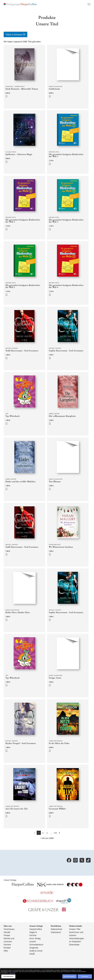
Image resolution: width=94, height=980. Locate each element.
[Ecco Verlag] (74, 885)
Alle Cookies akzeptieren (69, 976)
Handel (7, 932)
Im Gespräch (75, 941)
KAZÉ (32, 953)
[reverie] (47, 893)
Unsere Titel (74, 928)
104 (55, 833)
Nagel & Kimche (33, 934)
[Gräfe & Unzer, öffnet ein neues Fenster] (43, 910)
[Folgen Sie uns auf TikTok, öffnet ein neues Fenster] (88, 860)
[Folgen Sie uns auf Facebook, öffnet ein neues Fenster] (69, 860)
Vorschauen (9, 928)
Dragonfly (33, 947)
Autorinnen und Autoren (76, 934)
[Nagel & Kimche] (50, 885)
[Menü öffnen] (89, 4)
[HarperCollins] (23, 885)
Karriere (7, 944)
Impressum (56, 932)
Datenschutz (56, 928)
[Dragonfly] (63, 902)
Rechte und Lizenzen (9, 940)
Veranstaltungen (76, 938)
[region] (47, 974)
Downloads (74, 944)
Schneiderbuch (36, 944)
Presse (7, 935)
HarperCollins (35, 928)
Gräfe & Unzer (36, 950)
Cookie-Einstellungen (8, 976)
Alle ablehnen (85, 976)
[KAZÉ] (64, 910)
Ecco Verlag (34, 938)
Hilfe (6, 950)
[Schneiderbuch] (38, 901)
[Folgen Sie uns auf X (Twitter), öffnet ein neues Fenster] (82, 860)
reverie (32, 941)
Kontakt (7, 947)
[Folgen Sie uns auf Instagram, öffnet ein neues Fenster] (75, 860)
